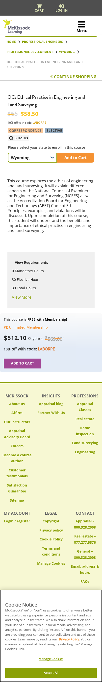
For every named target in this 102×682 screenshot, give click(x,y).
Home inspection (85, 430)
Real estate (85, 418)
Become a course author (16, 458)
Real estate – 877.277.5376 (85, 539)
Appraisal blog (51, 403)
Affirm (17, 412)
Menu (81, 30)
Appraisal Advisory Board (17, 433)
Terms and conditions (51, 551)
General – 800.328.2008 (85, 554)
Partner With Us (51, 412)
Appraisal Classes (85, 406)
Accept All (51, 672)
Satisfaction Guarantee (17, 488)
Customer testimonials (17, 473)
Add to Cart (75, 157)
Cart (39, 10)
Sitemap (17, 500)
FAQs (84, 581)
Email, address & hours (85, 569)
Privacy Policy (69, 639)
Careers (17, 445)
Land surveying (85, 442)
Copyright (51, 521)
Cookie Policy (51, 539)
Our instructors (17, 421)
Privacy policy (51, 530)
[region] (51, 636)
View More (21, 297)
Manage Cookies (51, 563)
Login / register (17, 521)
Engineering (85, 452)
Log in (61, 10)
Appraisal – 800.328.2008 (85, 524)
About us (17, 403)
